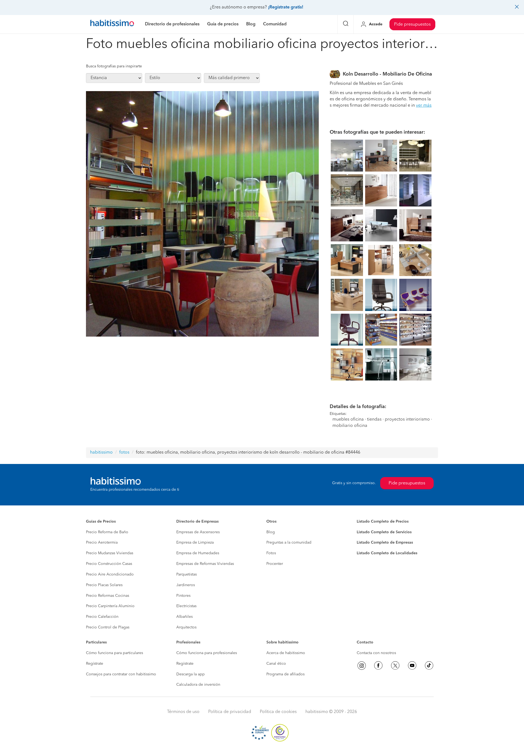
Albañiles (184, 617)
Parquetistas (186, 574)
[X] (395, 665)
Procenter (274, 564)
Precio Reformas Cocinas (107, 596)
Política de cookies (278, 712)
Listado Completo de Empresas (385, 542)
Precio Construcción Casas (109, 564)
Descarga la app (190, 674)
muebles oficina (348, 419)
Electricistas (186, 606)
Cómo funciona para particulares (114, 653)
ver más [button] (423, 105)
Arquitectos (186, 627)
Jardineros (185, 585)
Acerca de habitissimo (285, 653)
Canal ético (276, 664)
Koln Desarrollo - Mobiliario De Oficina (387, 74)
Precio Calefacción (102, 617)
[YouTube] (412, 665)
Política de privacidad (229, 712)
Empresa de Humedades (197, 553)
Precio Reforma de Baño (107, 532)
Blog (270, 532)
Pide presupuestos (412, 24)
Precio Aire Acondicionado (110, 574)
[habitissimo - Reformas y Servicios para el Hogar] (112, 24)
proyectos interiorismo (407, 419)
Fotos (271, 553)
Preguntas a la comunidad (288, 542)
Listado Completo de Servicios (384, 532)
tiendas (374, 419)
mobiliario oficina (349, 426)
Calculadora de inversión (198, 685)
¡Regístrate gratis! (285, 7)
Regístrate (94, 664)
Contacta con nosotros (376, 653)
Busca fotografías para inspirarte (114, 66)
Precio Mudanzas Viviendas (109, 553)
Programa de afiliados (285, 674)
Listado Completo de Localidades (387, 553)
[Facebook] (378, 665)
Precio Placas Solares (104, 585)
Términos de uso (183, 712)
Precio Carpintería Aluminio (110, 606)
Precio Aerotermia (102, 542)
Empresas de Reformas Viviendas (205, 564)
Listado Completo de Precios (383, 521)
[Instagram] (362, 665)
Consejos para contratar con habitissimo (121, 674)
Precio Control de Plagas (107, 627)
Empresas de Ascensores (198, 532)
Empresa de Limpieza (195, 542)
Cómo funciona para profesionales (206, 653)
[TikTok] (429, 665)
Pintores (183, 596)
